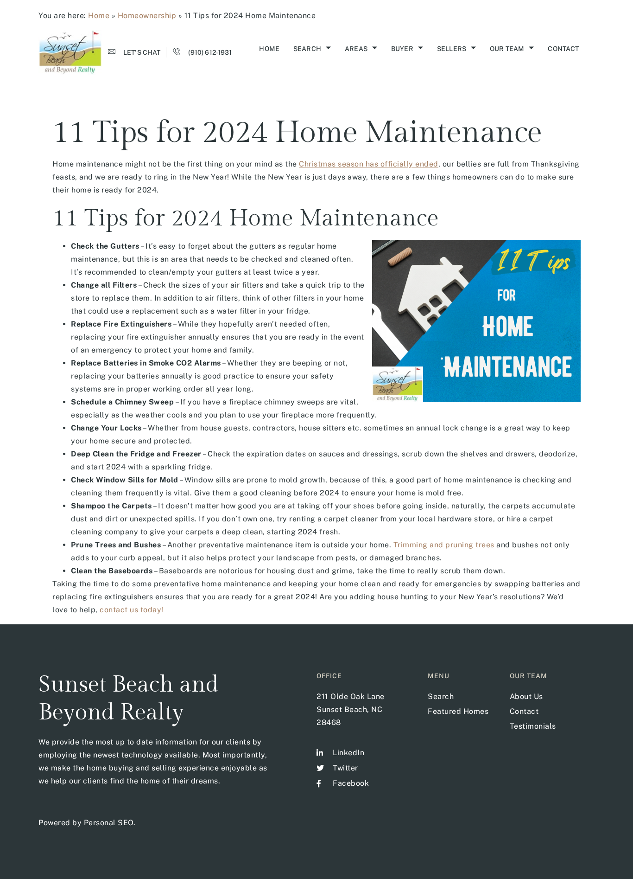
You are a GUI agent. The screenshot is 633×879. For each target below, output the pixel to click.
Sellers (451, 48)
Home (98, 15)
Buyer (402, 48)
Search (307, 48)
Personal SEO (108, 822)
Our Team (507, 48)
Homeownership (147, 15)
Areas (356, 48)
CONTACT (563, 48)
